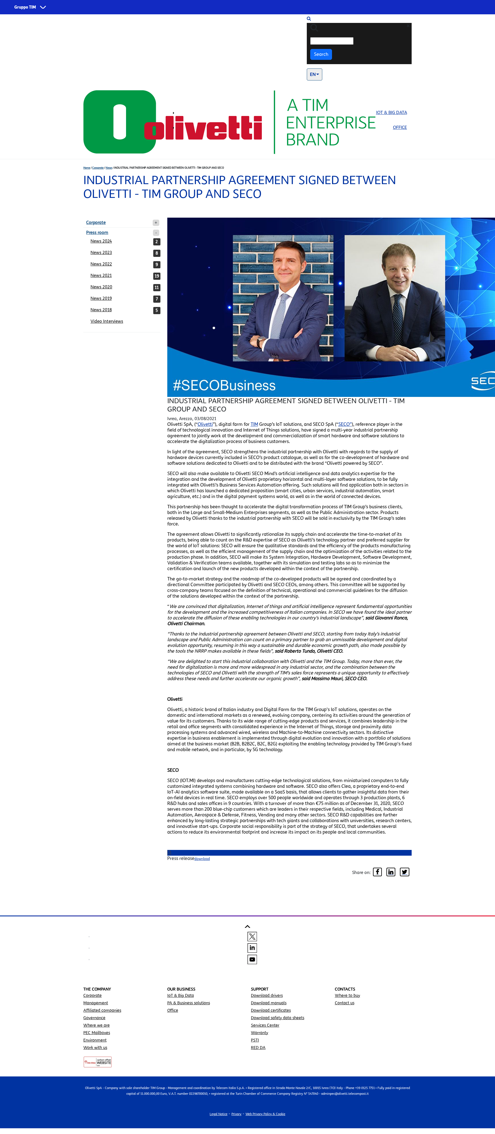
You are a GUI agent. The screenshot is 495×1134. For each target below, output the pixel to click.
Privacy (236, 1114)
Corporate (98, 167)
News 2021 (101, 275)
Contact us (344, 1003)
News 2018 (101, 309)
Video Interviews (107, 321)
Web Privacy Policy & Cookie (265, 1114)
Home (86, 167)
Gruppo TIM (25, 7)
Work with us (95, 1047)
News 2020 (101, 287)
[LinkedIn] (391, 872)
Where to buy (347, 995)
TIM (254, 424)
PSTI (255, 1040)
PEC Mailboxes (96, 1032)
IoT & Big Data (391, 112)
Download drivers (267, 995)
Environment (95, 1040)
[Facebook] (377, 872)
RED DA (258, 1047)
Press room (97, 232)
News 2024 (101, 241)
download (202, 859)
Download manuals (268, 1003)
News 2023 (101, 252)
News (109, 167)
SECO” (345, 424)
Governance (94, 1017)
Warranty (259, 1032)
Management (95, 1003)
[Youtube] (252, 959)
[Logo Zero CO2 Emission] (97, 1061)
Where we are (96, 1025)
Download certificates (271, 1010)
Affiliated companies (102, 1010)
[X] (252, 936)
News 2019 (101, 298)
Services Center (265, 1025)
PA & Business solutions (188, 1003)
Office (400, 127)
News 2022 (101, 264)
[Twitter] (405, 872)
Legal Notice (218, 1114)
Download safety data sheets (277, 1017)
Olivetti (205, 424)
